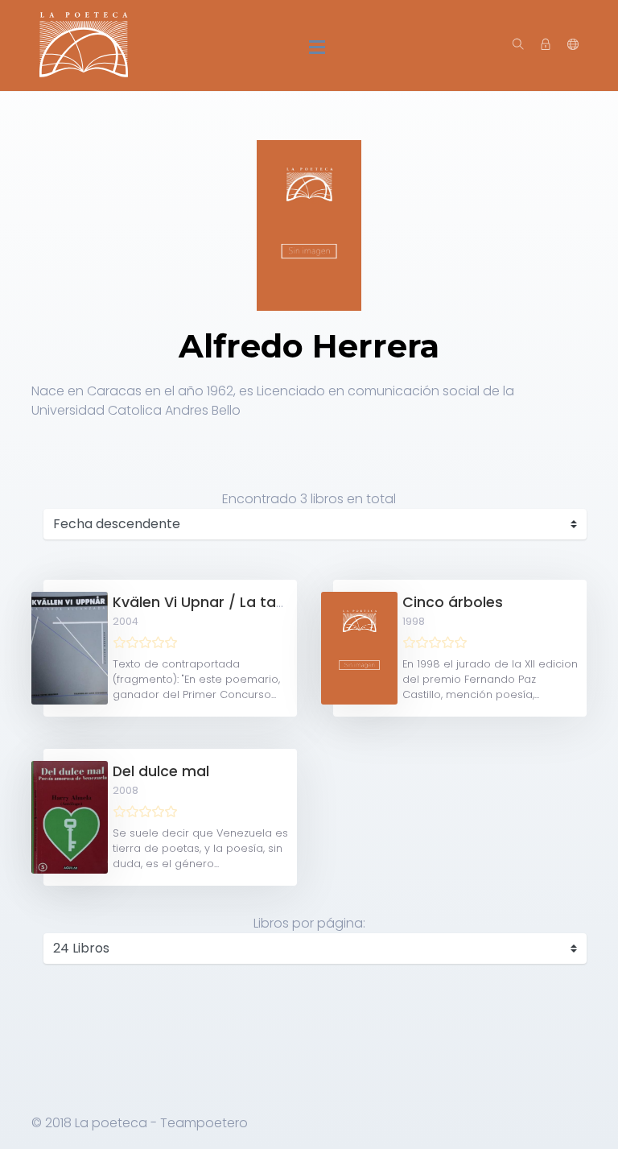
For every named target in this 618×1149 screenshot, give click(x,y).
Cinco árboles (452, 602)
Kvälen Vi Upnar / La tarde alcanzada (247, 602)
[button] (573, 45)
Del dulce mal (161, 771)
